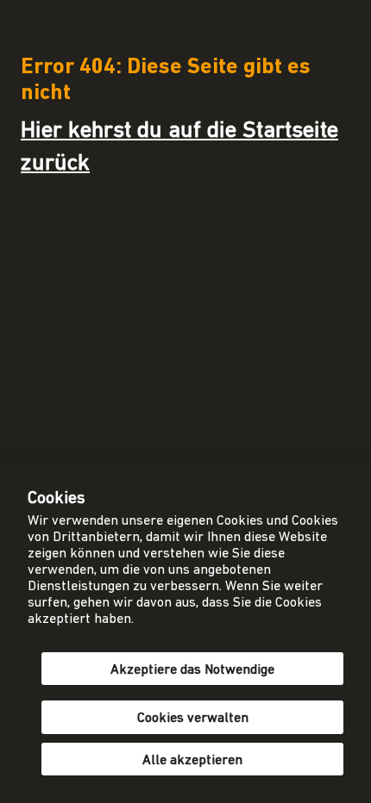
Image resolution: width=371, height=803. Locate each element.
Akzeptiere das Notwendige (192, 670)
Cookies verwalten (192, 718)
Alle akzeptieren (192, 761)
